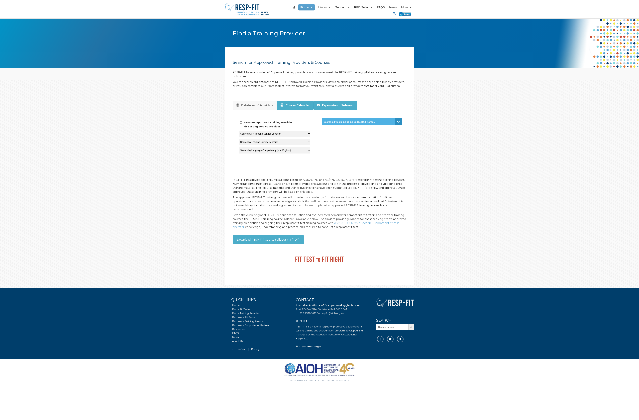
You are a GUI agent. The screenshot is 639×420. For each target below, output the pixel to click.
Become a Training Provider (248, 321)
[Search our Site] (395, 13)
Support (340, 7)
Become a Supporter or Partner (250, 325)
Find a (304, 7)
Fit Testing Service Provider (261, 126)
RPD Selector (363, 7)
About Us (237, 341)
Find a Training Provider (245, 313)
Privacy (255, 349)
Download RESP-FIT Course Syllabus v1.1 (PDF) (268, 239)
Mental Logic (312, 346)
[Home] (294, 7)
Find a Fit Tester (241, 309)
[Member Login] (406, 13)
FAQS (381, 7)
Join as (322, 7)
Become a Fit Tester (244, 317)
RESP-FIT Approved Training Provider (267, 122)
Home (236, 305)
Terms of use (238, 349)
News (393, 7)
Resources (238, 329)
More (404, 7)
